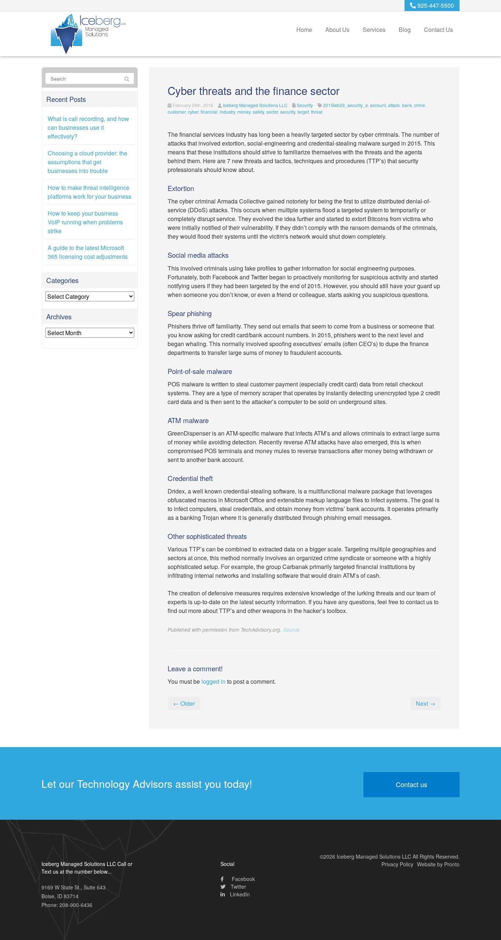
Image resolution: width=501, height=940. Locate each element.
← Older (184, 703)
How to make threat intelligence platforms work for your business (89, 192)
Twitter (237, 886)
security (287, 112)
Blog (405, 29)
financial (209, 112)
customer (177, 112)
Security (305, 105)
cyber (193, 112)
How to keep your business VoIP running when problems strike (85, 222)
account (378, 105)
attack (394, 105)
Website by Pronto (438, 864)
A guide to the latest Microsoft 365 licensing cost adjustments (88, 252)
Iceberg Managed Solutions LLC (255, 105)
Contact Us (438, 29)
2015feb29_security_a (345, 105)
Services (374, 29)
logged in (213, 681)
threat (316, 112)
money (244, 112)
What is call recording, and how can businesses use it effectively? (88, 127)
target (303, 112)
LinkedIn (239, 894)
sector (272, 112)
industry (227, 112)
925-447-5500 (435, 5)
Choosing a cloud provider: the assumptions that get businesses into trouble (87, 162)
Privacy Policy (397, 864)
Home (304, 29)
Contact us (411, 784)
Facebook (242, 878)
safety (258, 112)
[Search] (127, 79)
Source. (292, 629)
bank (407, 105)
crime (419, 105)
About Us (337, 29)
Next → (425, 703)
